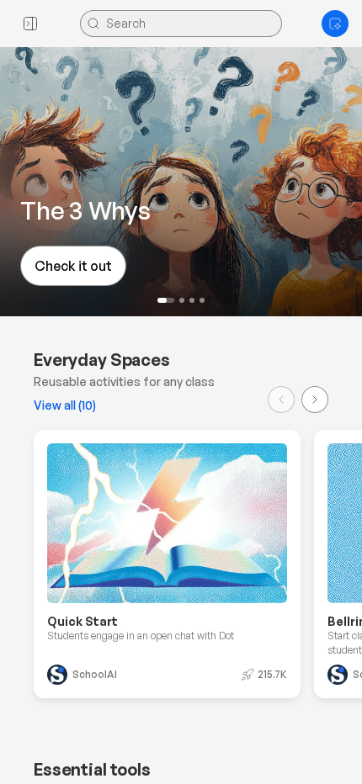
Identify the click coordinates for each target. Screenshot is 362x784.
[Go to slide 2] (181, 300)
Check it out (73, 265)
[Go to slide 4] (202, 300)
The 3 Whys (85, 209)
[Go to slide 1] (165, 300)
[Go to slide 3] (191, 300)
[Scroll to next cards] (314, 399)
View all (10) (65, 405)
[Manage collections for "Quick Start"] (266, 463)
